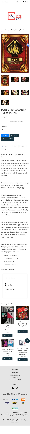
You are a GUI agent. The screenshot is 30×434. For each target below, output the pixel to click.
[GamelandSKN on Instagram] (17, 388)
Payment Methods (15, 375)
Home (2, 29)
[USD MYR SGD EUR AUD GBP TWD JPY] (18, 2)
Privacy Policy (16, 420)
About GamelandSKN (15, 380)
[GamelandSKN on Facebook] (13, 388)
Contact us (15, 377)
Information (15, 372)
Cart (26, 1)
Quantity (4, 126)
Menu (6, 1)
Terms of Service (7, 420)
